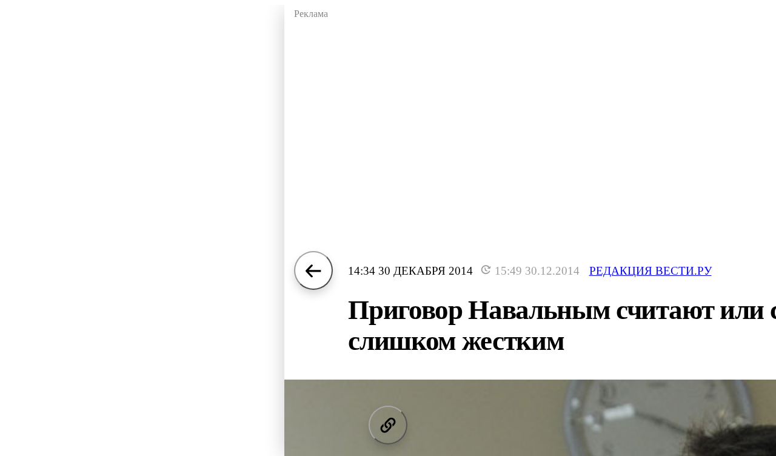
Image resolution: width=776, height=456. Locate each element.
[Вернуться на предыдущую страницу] (313, 270)
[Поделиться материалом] (388, 425)
